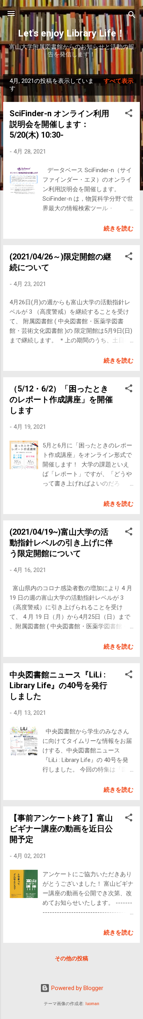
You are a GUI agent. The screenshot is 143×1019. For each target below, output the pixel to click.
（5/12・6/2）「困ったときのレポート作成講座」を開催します (61, 399)
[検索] (132, 16)
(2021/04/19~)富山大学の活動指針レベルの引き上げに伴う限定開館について (61, 542)
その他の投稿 (71, 958)
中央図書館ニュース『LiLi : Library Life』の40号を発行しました (58, 685)
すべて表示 (118, 80)
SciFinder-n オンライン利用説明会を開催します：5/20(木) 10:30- (59, 124)
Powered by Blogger (76, 988)
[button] (128, 114)
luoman (92, 1003)
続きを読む (118, 228)
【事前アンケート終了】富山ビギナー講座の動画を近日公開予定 (61, 828)
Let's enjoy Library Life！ (72, 33)
